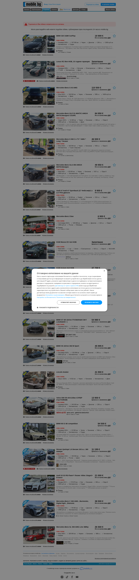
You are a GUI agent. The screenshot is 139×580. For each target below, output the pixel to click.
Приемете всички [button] (92, 302)
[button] (48, 307)
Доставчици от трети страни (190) (67, 286)
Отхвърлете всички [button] (68, 302)
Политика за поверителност (66, 297)
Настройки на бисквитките (46, 297)
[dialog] (69, 290)
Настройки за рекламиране (55, 295)
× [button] (104, 271)
